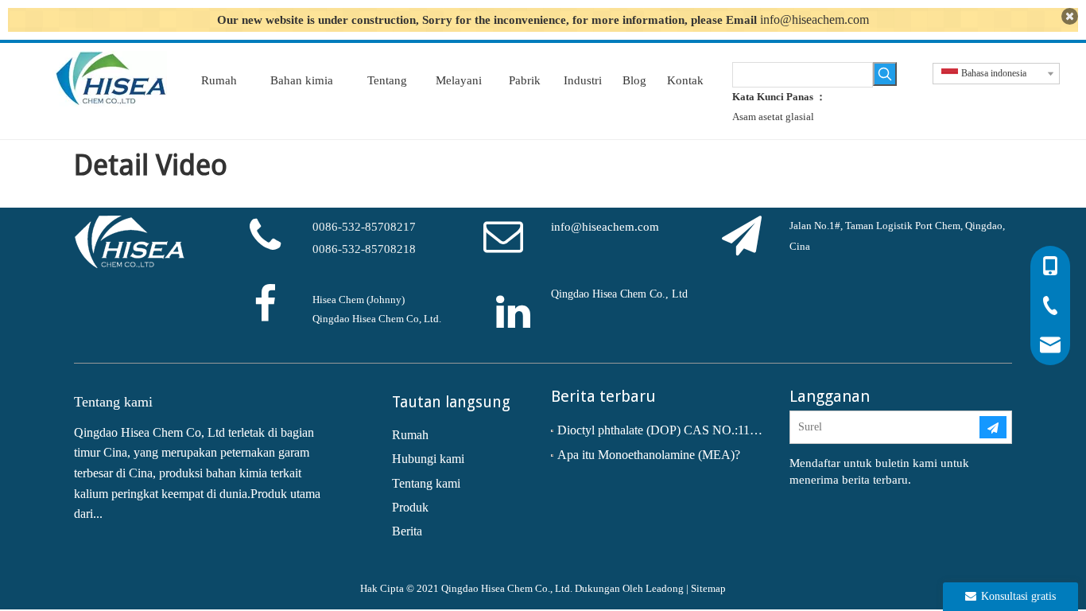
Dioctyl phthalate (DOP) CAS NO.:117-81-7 (662, 430)
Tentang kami (426, 483)
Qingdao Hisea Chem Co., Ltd (619, 294)
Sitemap (708, 588)
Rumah (410, 435)
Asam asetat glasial (773, 117)
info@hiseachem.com (814, 19)
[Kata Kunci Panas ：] (885, 74)
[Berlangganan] (992, 427)
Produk (410, 507)
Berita (407, 531)
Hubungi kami (428, 458)
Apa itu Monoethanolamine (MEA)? (648, 454)
